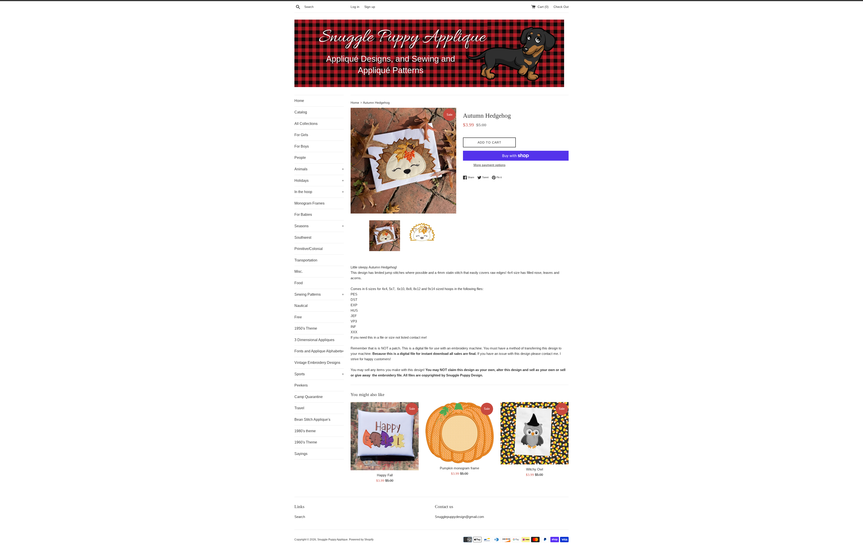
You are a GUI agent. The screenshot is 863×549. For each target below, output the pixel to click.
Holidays (319, 180)
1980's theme (305, 431)
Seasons (319, 226)
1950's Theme (305, 328)
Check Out (561, 7)
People (300, 158)
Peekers (301, 385)
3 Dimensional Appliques (314, 340)
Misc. (298, 271)
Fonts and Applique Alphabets (319, 351)
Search (299, 517)
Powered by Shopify (361, 539)
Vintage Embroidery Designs (317, 362)
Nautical (301, 306)
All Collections (306, 124)
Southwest (302, 237)
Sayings (300, 454)
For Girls (301, 135)
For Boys (301, 146)
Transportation (305, 260)
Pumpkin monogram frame (459, 468)
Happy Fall (385, 475)
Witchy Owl (534, 469)
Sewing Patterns (319, 294)
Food (298, 283)
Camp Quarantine (308, 397)
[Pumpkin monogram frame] (459, 433)
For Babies (303, 214)
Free (298, 317)
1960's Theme (305, 442)
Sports (319, 374)
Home (299, 101)
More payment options (489, 165)
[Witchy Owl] (534, 433)
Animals (319, 169)
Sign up (369, 7)
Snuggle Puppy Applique (332, 539)
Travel (299, 408)
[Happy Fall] (385, 436)
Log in (355, 7)
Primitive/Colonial (308, 249)
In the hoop (319, 192)
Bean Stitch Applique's (312, 419)
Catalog (300, 112)
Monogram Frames (309, 203)
